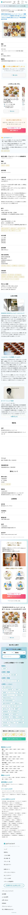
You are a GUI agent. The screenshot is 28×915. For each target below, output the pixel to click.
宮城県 (13, 758)
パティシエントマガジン (9, 872)
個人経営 (24, 801)
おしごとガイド (7, 875)
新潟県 (9, 762)
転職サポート (7, 869)
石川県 (17, 762)
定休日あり (4, 806)
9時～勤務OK (17, 813)
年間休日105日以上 (17, 831)
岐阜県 (14, 756)
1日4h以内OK (11, 813)
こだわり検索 (7, 855)
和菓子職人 (23, 777)
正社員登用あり (16, 816)
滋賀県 (14, 749)
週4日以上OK (4, 813)
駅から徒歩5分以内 (11, 801)
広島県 (6, 766)
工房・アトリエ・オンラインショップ (8, 792)
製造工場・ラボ (13, 794)
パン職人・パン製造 (11, 777)
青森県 (17, 758)
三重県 (19, 756)
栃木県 (3, 754)
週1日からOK (18, 809)
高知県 (19, 768)
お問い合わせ (5, 900)
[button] (11, 97)
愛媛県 (6, 768)
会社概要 (4, 894)
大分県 (3, 772)
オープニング (18, 801)
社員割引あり (16, 818)
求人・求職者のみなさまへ (8, 909)
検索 (24, 656)
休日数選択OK (14, 835)
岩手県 (21, 758)
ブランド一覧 (7, 861)
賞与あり (19, 814)
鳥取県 (19, 766)
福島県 (11, 760)
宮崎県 (7, 772)
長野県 (7, 764)
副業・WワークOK (5, 828)
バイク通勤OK (4, 821)
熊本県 (21, 770)
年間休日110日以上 (5, 833)
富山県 (13, 762)
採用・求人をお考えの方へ (14, 885)
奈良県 (23, 749)
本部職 (6, 779)
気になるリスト (7, 864)
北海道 (9, 758)
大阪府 (6, 749)
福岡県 (9, 770)
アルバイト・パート (14, 784)
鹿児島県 (11, 772)
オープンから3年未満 (18, 804)
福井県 (21, 762)
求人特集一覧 (7, 858)
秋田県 (3, 760)
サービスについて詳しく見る (14, 600)
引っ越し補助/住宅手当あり (7, 814)
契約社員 (7, 784)
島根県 (14, 766)
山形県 (7, 760)
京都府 (19, 749)
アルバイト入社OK (21, 830)
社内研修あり (4, 823)
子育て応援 (4, 801)
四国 (3, 768)
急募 (9, 823)
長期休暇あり (21, 835)
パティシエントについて (7, 891)
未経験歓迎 (14, 823)
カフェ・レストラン (19, 792)
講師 (3, 779)
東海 (3, 756)
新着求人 (6, 852)
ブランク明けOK (5, 830)
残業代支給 (4, 816)
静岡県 (10, 756)
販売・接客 (18, 777)
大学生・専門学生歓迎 (14, 828)
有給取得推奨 (18, 833)
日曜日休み (13, 833)
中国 (3, 766)
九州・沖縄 (4, 770)
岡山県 (10, 766)
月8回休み (10, 831)
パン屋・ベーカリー (5, 794)
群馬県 (7, 754)
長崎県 (17, 770)
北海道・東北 (4, 758)
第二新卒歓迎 (20, 823)
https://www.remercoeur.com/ (9, 534)
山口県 (23, 766)
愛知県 (6, 756)
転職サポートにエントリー (14, 595)
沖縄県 (16, 772)
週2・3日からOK (5, 811)
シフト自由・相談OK (10, 809)
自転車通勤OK (11, 821)
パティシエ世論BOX (8, 881)
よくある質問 (5, 897)
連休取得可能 (4, 831)
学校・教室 (24, 794)
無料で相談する (14, 129)
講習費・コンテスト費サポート (7, 818)
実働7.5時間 (10, 806)
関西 (3, 749)
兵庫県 (10, 749)
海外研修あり (18, 821)
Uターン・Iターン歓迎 (15, 826)
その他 (10, 779)
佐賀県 (13, 770)
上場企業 (10, 804)
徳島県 (14, 768)
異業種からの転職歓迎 (6, 826)
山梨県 (3, 764)
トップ (5, 849)
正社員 (3, 784)
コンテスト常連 (5, 804)
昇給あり (15, 814)
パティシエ (4, 777)
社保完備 (23, 813)
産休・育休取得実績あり (6, 835)
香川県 (10, 768)
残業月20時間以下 (17, 806)
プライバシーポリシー (7, 906)
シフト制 (3, 809)
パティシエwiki (7, 878)
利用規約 (4, 903)
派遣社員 (20, 784)
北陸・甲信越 (4, 762)
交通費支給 (10, 816)
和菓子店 (18, 794)
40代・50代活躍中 (13, 830)
